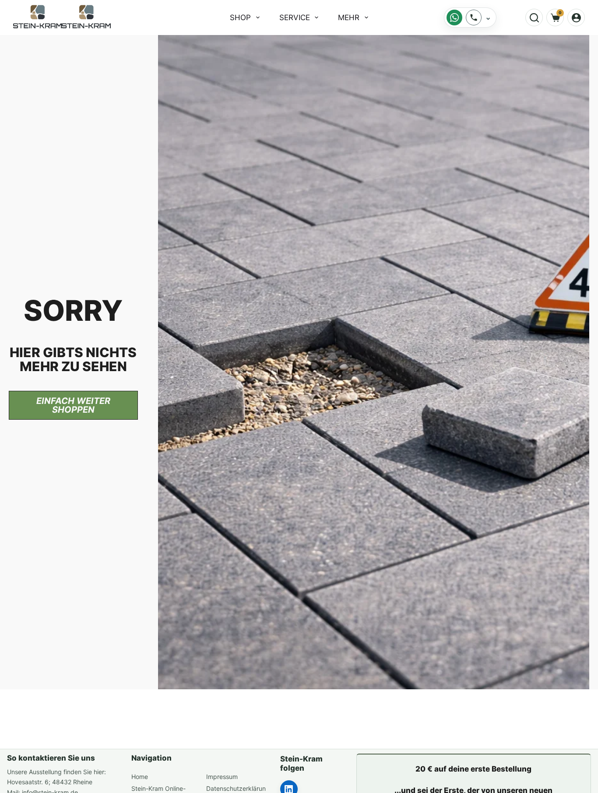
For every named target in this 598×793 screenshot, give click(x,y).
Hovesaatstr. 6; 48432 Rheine (49, 782)
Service (294, 17)
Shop (240, 17)
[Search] (534, 17)
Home (139, 776)
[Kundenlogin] (576, 17)
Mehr (348, 17)
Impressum (222, 776)
